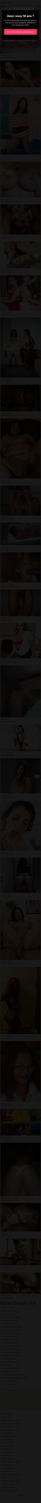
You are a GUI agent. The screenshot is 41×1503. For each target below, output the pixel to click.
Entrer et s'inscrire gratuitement (20, 32)
